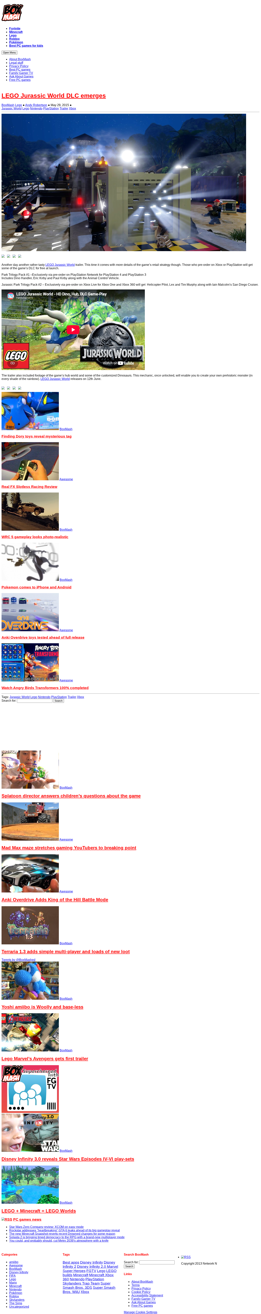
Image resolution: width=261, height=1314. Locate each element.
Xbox (72, 108)
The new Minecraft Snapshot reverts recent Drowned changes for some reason (62, 1233)
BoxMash (8, 105)
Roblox (14, 1296)
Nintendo (36, 108)
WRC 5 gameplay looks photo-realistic (35, 537)
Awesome (66, 479)
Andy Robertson (36, 105)
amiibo (13, 1262)
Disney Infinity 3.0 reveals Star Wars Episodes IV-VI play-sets (68, 1159)
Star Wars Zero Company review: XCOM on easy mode (46, 1227)
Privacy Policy (141, 1288)
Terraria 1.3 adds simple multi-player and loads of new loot (66, 951)
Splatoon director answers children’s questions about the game (71, 795)
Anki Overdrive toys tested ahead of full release (43, 637)
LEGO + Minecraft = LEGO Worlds (39, 1210)
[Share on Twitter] (9, 257)
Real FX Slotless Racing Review (29, 487)
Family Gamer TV (143, 1298)
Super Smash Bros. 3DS (86, 1285)
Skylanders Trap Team (81, 1283)
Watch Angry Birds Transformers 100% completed (45, 688)
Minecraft (15, 1286)
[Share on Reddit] (15, 257)
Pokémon (15, 1293)
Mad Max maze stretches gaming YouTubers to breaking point (69, 847)
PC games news (27, 1219)
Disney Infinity (18, 1272)
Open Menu (9, 52)
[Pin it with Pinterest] (20, 257)
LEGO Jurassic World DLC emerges (54, 95)
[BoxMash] (130, 13)
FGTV (91, 1271)
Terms (135, 1285)
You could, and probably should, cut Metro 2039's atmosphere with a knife (59, 1240)
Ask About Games (143, 1302)
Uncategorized (19, 1306)
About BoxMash (142, 1281)
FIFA (12, 1275)
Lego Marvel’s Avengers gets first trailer (45, 1058)
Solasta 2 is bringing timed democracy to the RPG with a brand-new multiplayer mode (67, 1237)
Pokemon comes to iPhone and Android (36, 587)
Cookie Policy (140, 1292)
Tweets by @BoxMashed (18, 959)
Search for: (9, 700)
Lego (18, 105)
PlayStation (51, 108)
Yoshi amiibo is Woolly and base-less (42, 1006)
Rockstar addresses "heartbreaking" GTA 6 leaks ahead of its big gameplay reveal (64, 1230)
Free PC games (142, 1305)
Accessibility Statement (147, 1295)
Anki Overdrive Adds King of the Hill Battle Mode (55, 899)
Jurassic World (12, 108)
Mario (13, 1282)
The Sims (15, 1303)
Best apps (71, 1262)
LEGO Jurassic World (60, 264)
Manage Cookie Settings (140, 1312)
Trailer (64, 108)
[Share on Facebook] (4, 257)
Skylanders (16, 1299)
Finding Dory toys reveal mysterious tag (37, 436)
